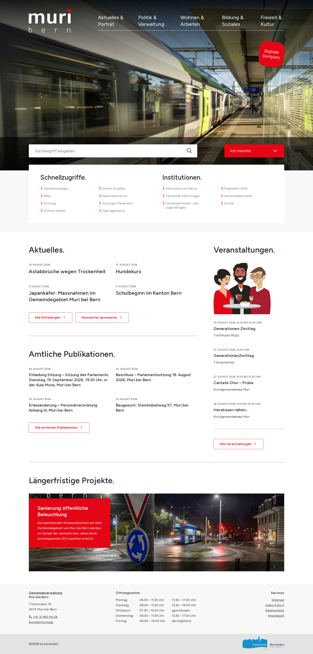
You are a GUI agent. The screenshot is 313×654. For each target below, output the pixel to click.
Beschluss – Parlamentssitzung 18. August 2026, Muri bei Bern (153, 377)
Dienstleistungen (56, 189)
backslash (51, 644)
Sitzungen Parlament (117, 203)
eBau (47, 196)
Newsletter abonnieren (99, 317)
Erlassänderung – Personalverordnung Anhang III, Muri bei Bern (63, 407)
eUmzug (50, 203)
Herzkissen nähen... (231, 409)
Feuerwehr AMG (236, 189)
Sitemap (278, 600)
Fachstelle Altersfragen (183, 196)
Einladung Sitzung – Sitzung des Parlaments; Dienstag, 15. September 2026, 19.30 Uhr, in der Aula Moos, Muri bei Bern (69, 379)
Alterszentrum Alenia (181, 189)
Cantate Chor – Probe (233, 382)
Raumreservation (114, 196)
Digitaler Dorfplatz (271, 54)
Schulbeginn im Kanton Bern (148, 293)
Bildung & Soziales (233, 20)
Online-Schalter (113, 189)
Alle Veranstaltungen (236, 444)
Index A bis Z (274, 605)
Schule (229, 203)
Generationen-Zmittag (234, 328)
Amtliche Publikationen (72, 354)
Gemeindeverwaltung (45, 593)
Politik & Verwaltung (151, 20)
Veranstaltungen (244, 250)
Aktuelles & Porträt (111, 20)
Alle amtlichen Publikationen (56, 427)
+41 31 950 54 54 (45, 617)
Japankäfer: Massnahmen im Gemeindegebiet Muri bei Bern (64, 296)
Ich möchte (240, 150)
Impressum (276, 616)
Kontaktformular (41, 622)
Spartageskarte (113, 211)
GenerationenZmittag (234, 355)
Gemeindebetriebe (238, 196)
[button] (92, 566)
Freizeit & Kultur (271, 20)
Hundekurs (128, 271)
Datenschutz (275, 610)
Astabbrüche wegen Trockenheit (67, 271)
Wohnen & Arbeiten (192, 20)
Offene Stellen (55, 211)
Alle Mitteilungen (47, 317)
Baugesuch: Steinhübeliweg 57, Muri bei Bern (152, 407)
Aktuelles (46, 250)
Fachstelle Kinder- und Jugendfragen (182, 205)
